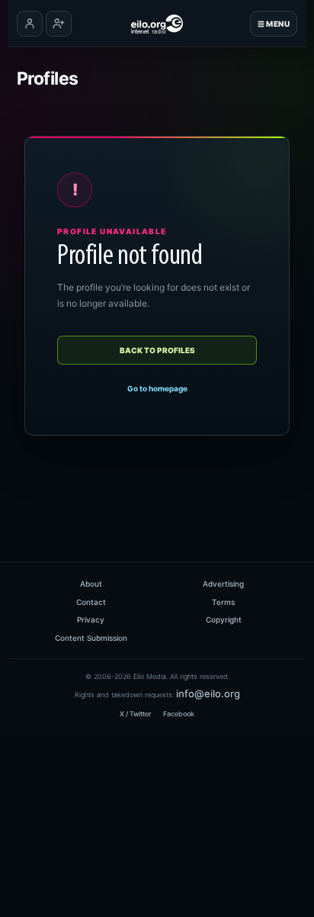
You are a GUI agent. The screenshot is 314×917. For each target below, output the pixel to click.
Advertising (223, 583)
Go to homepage (157, 388)
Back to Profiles (157, 350)
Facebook (178, 713)
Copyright (224, 619)
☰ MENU (274, 23)
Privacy (90, 619)
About (91, 583)
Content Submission (91, 637)
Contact (91, 602)
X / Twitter (135, 713)
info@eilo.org (208, 693)
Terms (223, 602)
